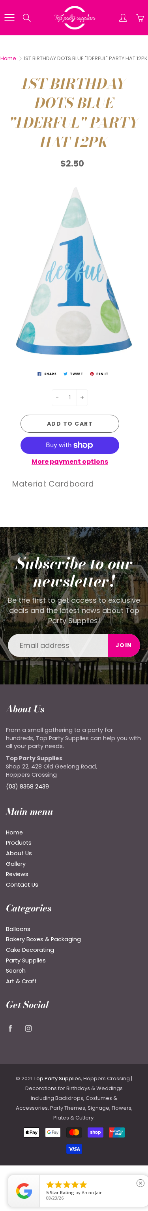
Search (16, 971)
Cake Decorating (30, 950)
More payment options (70, 461)
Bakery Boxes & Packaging (43, 939)
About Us (19, 853)
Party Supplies (26, 960)
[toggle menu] (9, 18)
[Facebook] (10, 1028)
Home (8, 58)
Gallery (16, 864)
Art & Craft (21, 981)
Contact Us (22, 885)
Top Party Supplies (57, 1078)
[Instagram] (28, 1028)
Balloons (18, 929)
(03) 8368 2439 (27, 786)
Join (124, 645)
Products (19, 843)
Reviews (17, 874)
